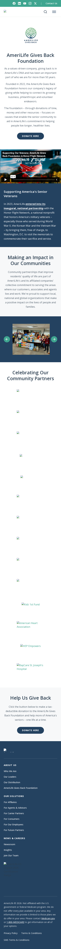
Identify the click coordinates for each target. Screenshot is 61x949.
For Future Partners (14, 830)
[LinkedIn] (19, 3)
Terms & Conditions (31, 933)
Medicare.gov (48, 918)
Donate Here (30, 136)
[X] (35, 3)
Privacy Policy (11, 933)
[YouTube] (24, 3)
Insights (8, 849)
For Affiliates (10, 802)
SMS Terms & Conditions (16, 939)
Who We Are (10, 771)
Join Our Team (11, 855)
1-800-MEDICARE (15, 922)
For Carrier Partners (14, 813)
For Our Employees (13, 824)
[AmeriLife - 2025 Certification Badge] (15, 876)
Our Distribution (12, 782)
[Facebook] (14, 3)
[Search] (45, 12)
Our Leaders (10, 776)
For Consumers (11, 818)
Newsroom (9, 844)
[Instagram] (30, 3)
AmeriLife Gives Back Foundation (21, 787)
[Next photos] (54, 339)
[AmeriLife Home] (10, 12)
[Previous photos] (7, 339)
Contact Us (51, 3)
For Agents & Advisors (15, 807)
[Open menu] (54, 12)
